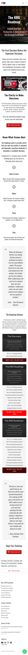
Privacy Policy (4, 644)
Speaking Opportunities (6, 597)
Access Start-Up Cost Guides (7, 588)
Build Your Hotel (4, 615)
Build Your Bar (4, 611)
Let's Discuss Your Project (15, 125)
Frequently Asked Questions (6, 590)
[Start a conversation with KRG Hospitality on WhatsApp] (25, 651)
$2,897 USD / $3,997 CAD (14, 413)
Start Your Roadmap (5, 608)
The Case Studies (4, 617)
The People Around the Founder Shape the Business (11, 626)
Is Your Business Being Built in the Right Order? (10, 632)
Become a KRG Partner (6, 595)
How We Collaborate (5, 593)
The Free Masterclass (5, 606)
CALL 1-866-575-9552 (14, 571)
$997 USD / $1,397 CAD (14, 360)
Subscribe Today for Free (6, 586)
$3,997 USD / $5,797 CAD (14, 470)
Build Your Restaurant (5, 613)
